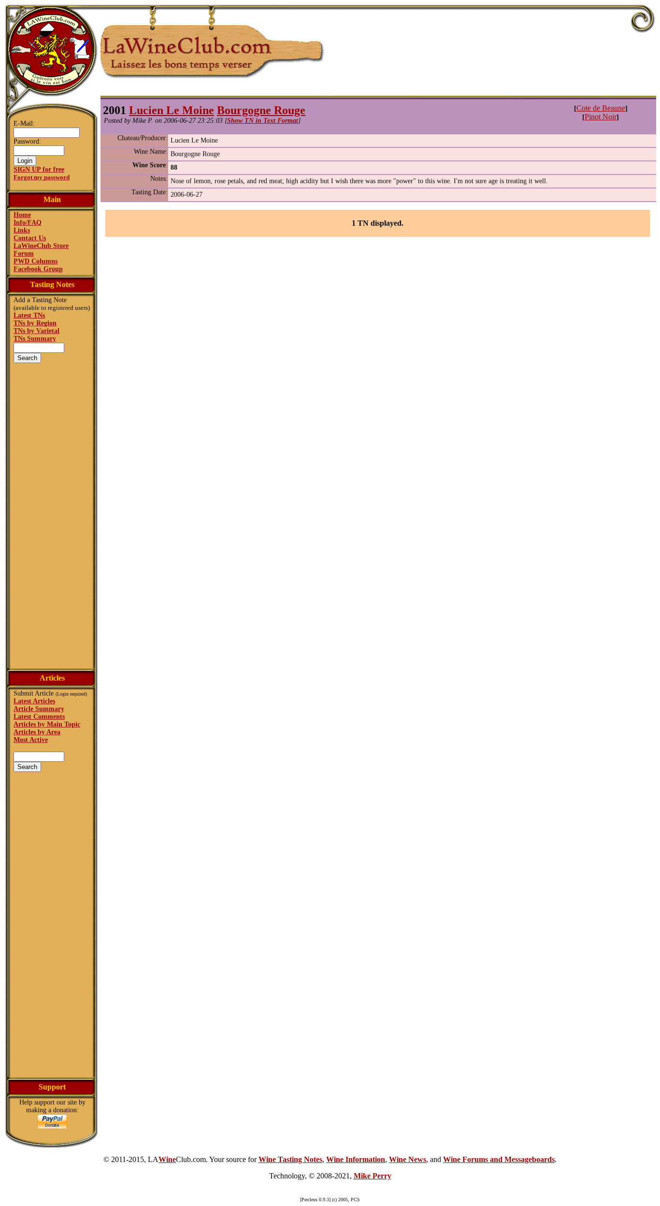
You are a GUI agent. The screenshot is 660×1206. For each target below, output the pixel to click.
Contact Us (30, 238)
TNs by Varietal (36, 330)
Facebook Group (38, 269)
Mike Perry (372, 1176)
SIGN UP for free (39, 169)
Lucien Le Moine (171, 110)
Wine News (407, 1159)
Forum (24, 253)
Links (22, 230)
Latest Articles (34, 701)
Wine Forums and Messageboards (499, 1159)
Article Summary (39, 708)
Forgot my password (42, 177)
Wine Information (355, 1159)
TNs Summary (35, 338)
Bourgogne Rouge (261, 110)
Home (22, 214)
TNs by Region (35, 323)
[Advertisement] (52, 515)
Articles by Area (37, 732)
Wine (167, 1159)
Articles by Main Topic (47, 724)
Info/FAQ (28, 222)
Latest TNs (29, 315)
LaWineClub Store (41, 245)
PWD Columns (35, 261)
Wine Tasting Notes (290, 1159)
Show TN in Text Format (262, 120)
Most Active (31, 739)
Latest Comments (39, 716)
